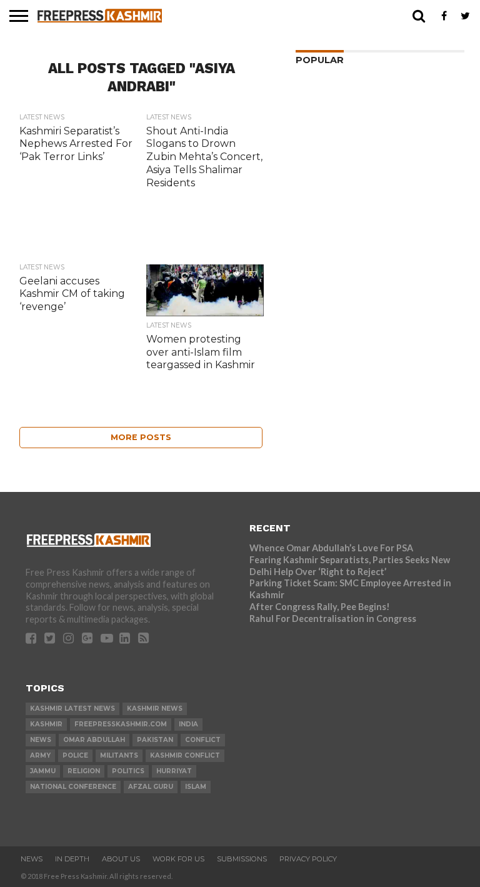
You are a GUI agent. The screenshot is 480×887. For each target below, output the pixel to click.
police (75, 755)
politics (128, 771)
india (188, 724)
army (40, 755)
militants (119, 755)
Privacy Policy (308, 858)
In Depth (72, 858)
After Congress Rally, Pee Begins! (319, 606)
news (40, 740)
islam (195, 787)
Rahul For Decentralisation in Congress (332, 618)
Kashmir (46, 724)
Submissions (242, 858)
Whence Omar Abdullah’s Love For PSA (331, 548)
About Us (121, 858)
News (31, 858)
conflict (203, 740)
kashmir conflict (185, 755)
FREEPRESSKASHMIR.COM (120, 724)
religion (84, 771)
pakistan (155, 740)
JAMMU (43, 771)
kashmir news (154, 708)
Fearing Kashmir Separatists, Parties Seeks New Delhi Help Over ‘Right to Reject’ (349, 565)
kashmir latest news (72, 708)
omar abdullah (94, 740)
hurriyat (174, 771)
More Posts (141, 437)
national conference (73, 787)
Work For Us (178, 858)
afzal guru (150, 787)
